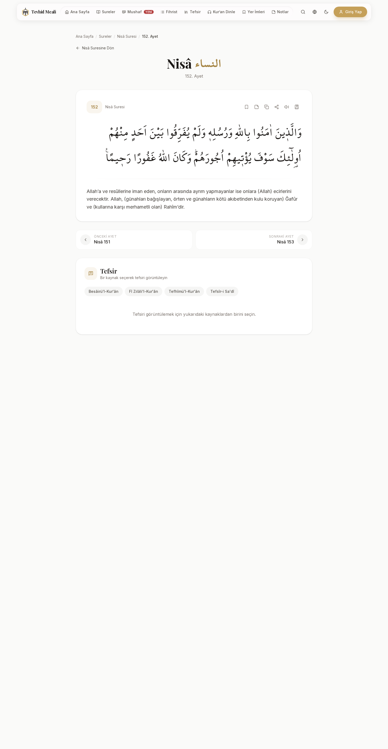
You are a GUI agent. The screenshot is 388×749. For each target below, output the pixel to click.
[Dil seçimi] (314, 12)
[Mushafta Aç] (296, 107)
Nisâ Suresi (126, 36)
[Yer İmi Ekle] (246, 107)
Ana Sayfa (84, 36)
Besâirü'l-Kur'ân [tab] (104, 291)
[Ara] (303, 12)
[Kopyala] (266, 107)
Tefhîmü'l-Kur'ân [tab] (184, 291)
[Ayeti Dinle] (286, 107)
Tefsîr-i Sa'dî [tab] (222, 291)
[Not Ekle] (256, 107)
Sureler (105, 36)
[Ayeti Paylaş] (276, 107)
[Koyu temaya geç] (326, 12)
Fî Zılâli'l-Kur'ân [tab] (143, 291)
